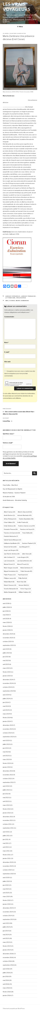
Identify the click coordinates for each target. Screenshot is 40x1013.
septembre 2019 (8, 919)
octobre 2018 (7, 961)
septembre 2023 (8, 737)
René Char (21, 582)
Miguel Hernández (11, 571)
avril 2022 (6, 801)
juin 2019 (6, 931)
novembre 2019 (8, 912)
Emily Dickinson (10, 526)
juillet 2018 (6, 973)
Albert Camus (9, 512)
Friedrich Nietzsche (11, 536)
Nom (6, 342)
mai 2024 (6, 706)
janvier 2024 (7, 721)
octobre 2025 (7, 641)
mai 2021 (6, 843)
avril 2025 (6, 664)
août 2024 (6, 695)
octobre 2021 (7, 824)
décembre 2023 (8, 725)
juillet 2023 (6, 744)
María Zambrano (22, 300)
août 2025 (6, 649)
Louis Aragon (22, 557)
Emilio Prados (22, 522)
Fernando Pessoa (11, 529)
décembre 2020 (8, 862)
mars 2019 (6, 942)
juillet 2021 (6, 835)
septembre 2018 (8, 965)
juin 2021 (5, 839)
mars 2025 (6, 668)
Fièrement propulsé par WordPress (14, 1008)
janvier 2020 (7, 904)
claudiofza (21, 33)
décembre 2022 (8, 771)
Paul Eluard (23, 575)
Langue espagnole (12, 296)
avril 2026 (6, 618)
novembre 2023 (8, 729)
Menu (21, 26)
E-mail (7, 352)
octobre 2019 (7, 915)
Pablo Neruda (26, 571)
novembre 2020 (8, 866)
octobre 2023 (7, 733)
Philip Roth (22, 578)
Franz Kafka (27, 533)
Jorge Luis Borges (11, 550)
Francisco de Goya (27, 529)
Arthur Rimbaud (10, 519)
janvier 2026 (7, 630)
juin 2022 (6, 794)
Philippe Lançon (10, 578)
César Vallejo (9, 522)
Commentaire (9, 317)
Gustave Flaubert (29, 543)
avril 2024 (6, 710)
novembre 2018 (8, 957)
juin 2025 (6, 657)
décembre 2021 (8, 816)
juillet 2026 (6, 607)
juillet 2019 (6, 927)
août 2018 (6, 969)
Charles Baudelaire (26, 519)
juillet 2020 (6, 881)
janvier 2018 (7, 995)
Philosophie (21, 297)
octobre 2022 (7, 778)
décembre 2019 (8, 908)
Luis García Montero (24, 561)
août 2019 (6, 923)
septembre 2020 (8, 874)
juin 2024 (6, 702)
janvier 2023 (7, 767)
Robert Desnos (10, 585)
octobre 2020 (7, 870)
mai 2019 (6, 934)
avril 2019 (6, 938)
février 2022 (7, 809)
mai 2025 (6, 660)
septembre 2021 (8, 828)
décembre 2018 (8, 954)
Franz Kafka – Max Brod (10, 485)
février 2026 (7, 626)
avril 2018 (6, 984)
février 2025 (7, 672)
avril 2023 (6, 756)
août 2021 (6, 832)
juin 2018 (6, 976)
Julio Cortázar (9, 557)
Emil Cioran (10, 300)
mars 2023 (6, 759)
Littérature (10, 297)
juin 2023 (6, 748)
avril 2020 (6, 893)
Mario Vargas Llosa (11, 568)
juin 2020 (6, 885)
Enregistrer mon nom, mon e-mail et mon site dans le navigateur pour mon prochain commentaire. (19, 373)
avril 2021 (6, 847)
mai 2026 (6, 615)
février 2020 (7, 900)
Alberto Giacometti (25, 512)
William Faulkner (25, 592)
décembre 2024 (8, 679)
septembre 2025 (8, 645)
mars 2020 (6, 896)
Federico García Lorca (26, 526)
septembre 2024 (8, 691)
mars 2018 (6, 988)
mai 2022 (6, 797)
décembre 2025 (8, 634)
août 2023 (6, 740)
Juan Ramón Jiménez (12, 554)
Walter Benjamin (10, 592)
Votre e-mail (8, 443)
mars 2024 (6, 714)
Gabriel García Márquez (12, 540)
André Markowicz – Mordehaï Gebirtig (15, 500)
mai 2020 (6, 889)
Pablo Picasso (10, 575)
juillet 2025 (6, 653)
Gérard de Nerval (10, 547)
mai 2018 (6, 980)
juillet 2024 (6, 698)
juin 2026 (6, 611)
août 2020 (6, 877)
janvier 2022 (7, 813)
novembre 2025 (8, 638)
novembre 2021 (8, 820)
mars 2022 (6, 805)
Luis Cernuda (9, 561)
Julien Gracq (26, 554)
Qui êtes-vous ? (8, 434)
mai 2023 (6, 752)
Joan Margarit (24, 547)
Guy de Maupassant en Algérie (12, 489)
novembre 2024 (8, 683)
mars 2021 (6, 851)
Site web (7, 362)
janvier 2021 (7, 858)
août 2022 (6, 786)
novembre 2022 (8, 775)
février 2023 (7, 763)
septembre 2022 (8, 782)
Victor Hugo (25, 589)
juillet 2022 (6, 790)
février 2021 (7, 855)
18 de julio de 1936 (9, 496)
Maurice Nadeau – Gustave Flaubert (14, 493)
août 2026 (6, 603)
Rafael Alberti (9, 582)
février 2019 (7, 946)
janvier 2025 (7, 676)
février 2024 (7, 717)
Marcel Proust (23, 564)
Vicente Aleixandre (11, 589)
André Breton (9, 515)
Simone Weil (24, 585)
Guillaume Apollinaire (12, 543)
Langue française (28, 296)
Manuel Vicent (9, 564)
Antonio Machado (24, 515)
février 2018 (7, 992)
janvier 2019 (7, 950)
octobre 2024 (7, 687)
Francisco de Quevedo (12, 533)
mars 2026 (6, 622)
